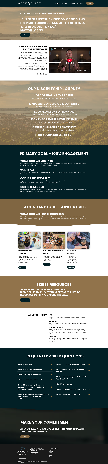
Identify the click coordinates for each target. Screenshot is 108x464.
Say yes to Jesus (42, 138)
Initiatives (72, 3)
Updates (64, 3)
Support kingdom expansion (44, 130)
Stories (57, 3)
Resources (80, 3)
